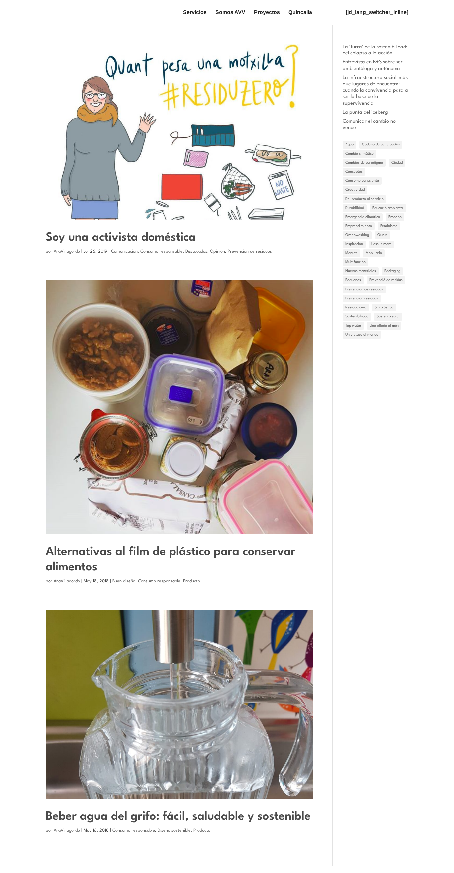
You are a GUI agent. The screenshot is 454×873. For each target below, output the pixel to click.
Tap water (353, 326)
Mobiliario (374, 253)
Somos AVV (230, 12)
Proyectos (267, 12)
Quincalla (300, 12)
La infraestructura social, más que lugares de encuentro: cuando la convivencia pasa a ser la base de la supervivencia (375, 90)
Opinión (217, 251)
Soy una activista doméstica (121, 237)
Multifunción (355, 262)
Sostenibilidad (356, 316)
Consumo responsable (161, 251)
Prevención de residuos (250, 251)
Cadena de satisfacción (381, 144)
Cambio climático (359, 154)
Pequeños (353, 280)
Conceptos (354, 172)
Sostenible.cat (388, 316)
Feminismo (388, 226)
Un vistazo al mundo (361, 335)
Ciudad (397, 163)
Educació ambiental (388, 208)
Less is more (381, 244)
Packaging (392, 271)
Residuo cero (355, 307)
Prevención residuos (361, 298)
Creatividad (355, 190)
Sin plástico (384, 307)
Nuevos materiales (360, 271)
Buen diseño (123, 581)
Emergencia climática (362, 217)
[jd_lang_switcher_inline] (377, 12)
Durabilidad (354, 208)
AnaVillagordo (67, 251)
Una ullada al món (384, 326)
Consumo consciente (362, 181)
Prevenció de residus (386, 280)
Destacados (196, 251)
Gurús (382, 235)
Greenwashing (357, 235)
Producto (191, 581)
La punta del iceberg (365, 112)
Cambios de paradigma (364, 163)
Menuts (351, 253)
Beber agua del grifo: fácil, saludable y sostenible (178, 816)
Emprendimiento (358, 226)
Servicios (195, 12)
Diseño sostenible (174, 830)
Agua (349, 144)
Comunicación (124, 251)
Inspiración (354, 244)
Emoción (395, 217)
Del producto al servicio (364, 199)
